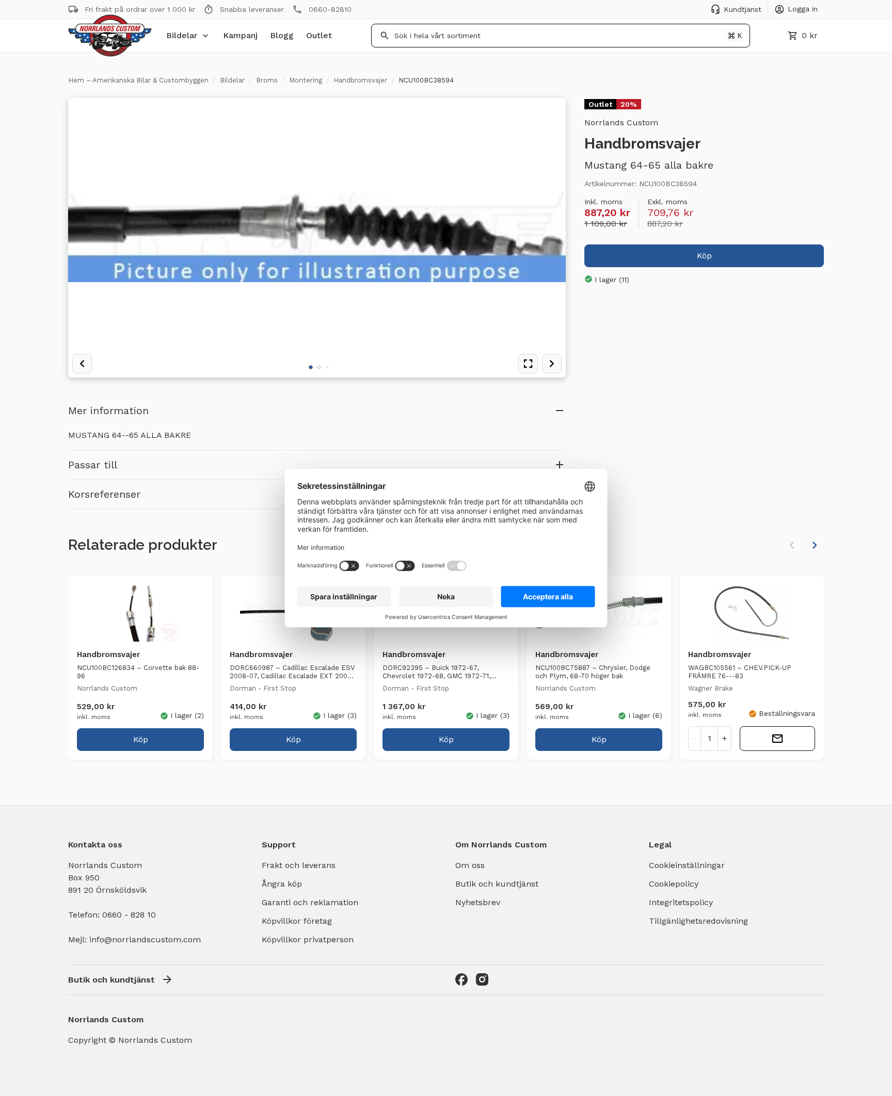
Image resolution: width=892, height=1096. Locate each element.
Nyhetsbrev (477, 902)
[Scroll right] (814, 545)
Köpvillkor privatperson (308, 939)
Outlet (319, 35)
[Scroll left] (792, 545)
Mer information (108, 410)
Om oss (470, 865)
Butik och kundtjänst (496, 884)
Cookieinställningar (687, 865)
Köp (704, 255)
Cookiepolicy (673, 884)
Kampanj (240, 35)
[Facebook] (461, 979)
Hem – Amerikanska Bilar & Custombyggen (138, 80)
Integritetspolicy (681, 902)
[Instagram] (482, 979)
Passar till (92, 465)
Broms (267, 80)
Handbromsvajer (360, 80)
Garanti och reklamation (310, 902)
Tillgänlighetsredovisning (698, 921)
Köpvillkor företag (297, 921)
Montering (305, 80)
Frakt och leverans (299, 865)
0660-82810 (330, 9)
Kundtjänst (742, 9)
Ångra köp (282, 884)
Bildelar (181, 35)
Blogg (282, 35)
